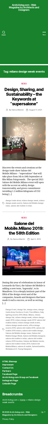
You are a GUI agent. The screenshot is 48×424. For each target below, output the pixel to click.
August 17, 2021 (35, 110)
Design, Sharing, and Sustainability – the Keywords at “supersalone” (23, 96)
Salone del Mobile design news (18, 333)
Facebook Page (9, 374)
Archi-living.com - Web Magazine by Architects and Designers (24, 7)
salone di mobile (24, 346)
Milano (31, 315)
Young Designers (25, 349)
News (24, 83)
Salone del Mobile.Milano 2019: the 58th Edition (24, 228)
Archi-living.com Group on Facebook (20, 377)
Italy (42, 312)
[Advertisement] (24, 40)
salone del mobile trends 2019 (18, 344)
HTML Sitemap (9, 361)
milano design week (30, 200)
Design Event (11, 309)
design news (32, 309)
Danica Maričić (18, 110)
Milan (25, 315)
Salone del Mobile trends (33, 341)
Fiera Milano (34, 312)
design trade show (13, 200)
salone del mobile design (32, 330)
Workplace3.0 (11, 349)
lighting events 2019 (14, 315)
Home (22, 400)
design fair (21, 309)
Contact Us (7, 368)
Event (26, 312)
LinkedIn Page (9, 383)
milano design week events (17, 325)
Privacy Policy (8, 419)
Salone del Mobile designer (34, 336)
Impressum (8, 364)
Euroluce (19, 312)
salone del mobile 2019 (26, 328)
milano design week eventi (29, 323)
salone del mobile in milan (21, 206)
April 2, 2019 (36, 239)
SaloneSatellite (38, 346)
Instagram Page (10, 380)
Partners (6, 371)
